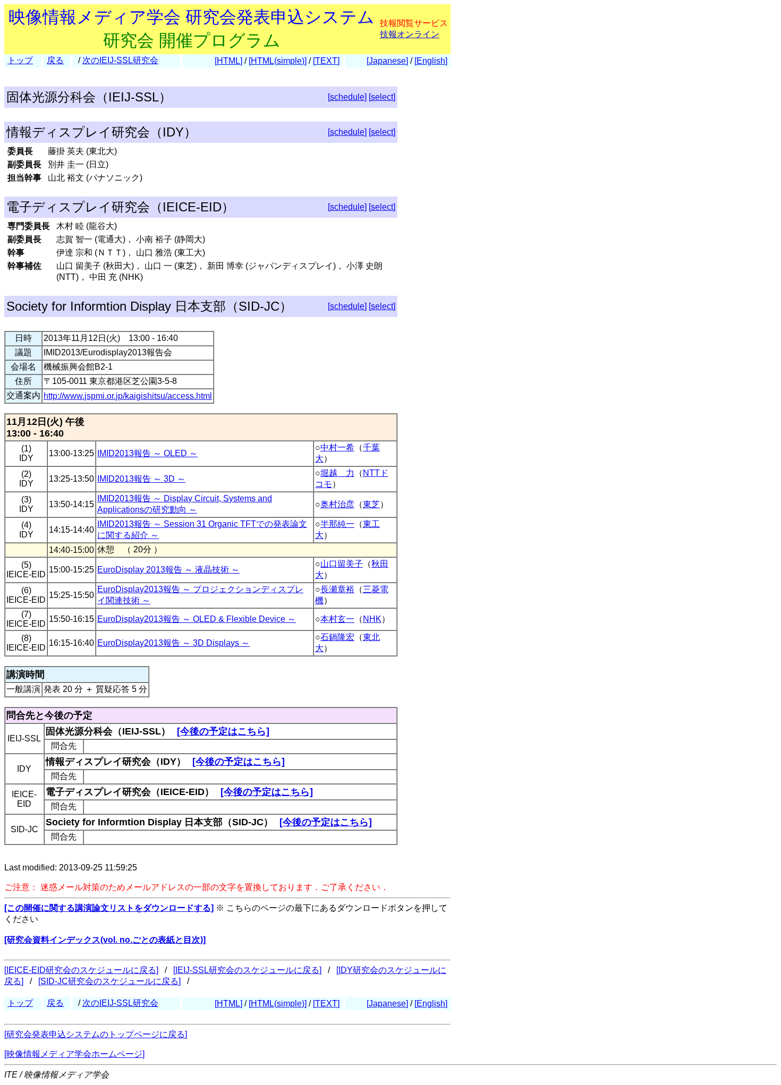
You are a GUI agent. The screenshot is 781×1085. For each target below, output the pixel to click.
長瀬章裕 (337, 589)
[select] (382, 96)
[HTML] (228, 60)
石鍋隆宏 (337, 637)
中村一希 (337, 447)
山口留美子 (341, 563)
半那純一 (337, 523)
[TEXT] (326, 60)
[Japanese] (387, 60)
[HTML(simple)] (278, 60)
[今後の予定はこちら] (223, 731)
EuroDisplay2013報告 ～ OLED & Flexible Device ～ (196, 618)
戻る (55, 60)
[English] (430, 60)
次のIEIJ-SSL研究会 (120, 60)
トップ (20, 60)
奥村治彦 (337, 504)
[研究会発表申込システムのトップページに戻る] (95, 1034)
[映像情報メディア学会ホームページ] (74, 1053)
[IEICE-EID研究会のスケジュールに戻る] (81, 970)
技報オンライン (409, 34)
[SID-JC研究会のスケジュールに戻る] (109, 981)
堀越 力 (337, 472)
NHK (372, 618)
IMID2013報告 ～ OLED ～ (147, 453)
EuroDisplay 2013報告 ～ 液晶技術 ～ (168, 569)
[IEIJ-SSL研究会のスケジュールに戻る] (247, 970)
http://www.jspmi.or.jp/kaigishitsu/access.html (128, 395)
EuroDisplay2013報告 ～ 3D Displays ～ (173, 642)
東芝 (371, 504)
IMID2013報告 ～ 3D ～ (141, 478)
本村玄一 (337, 618)
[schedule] (347, 96)
